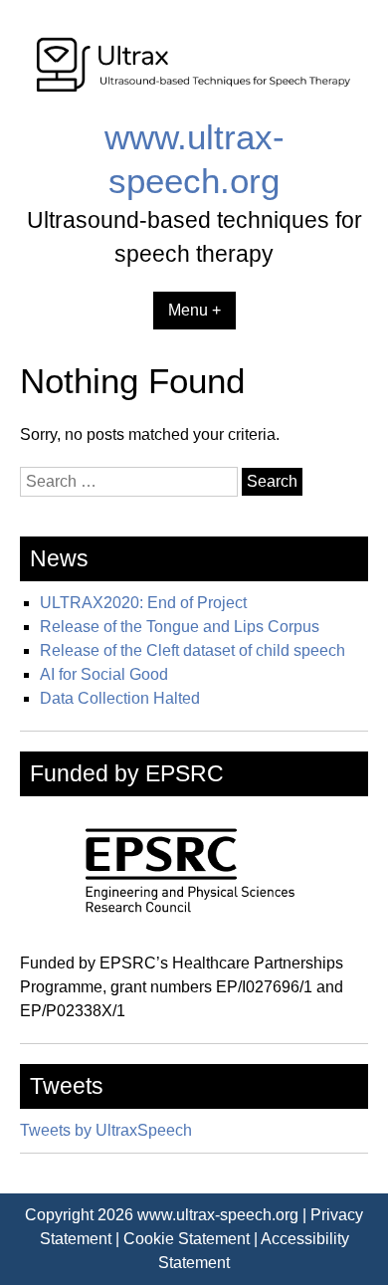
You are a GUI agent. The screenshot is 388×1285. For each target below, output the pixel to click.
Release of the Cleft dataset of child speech (192, 650)
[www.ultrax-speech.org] (194, 103)
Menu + (194, 310)
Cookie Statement (186, 1238)
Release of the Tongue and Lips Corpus (179, 626)
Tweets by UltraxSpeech (106, 1130)
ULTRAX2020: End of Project (143, 602)
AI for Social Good (104, 674)
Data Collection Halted (120, 698)
